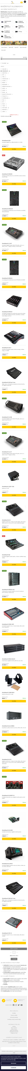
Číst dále (7, 17)
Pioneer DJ (5, 96)
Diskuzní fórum (14, 1029)
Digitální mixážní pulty (15, 972)
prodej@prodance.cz (21, 1000)
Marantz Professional (7, 94)
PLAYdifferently (6, 98)
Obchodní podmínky (14, 1017)
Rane (4, 100)
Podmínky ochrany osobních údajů (14, 1019)
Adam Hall (5, 69)
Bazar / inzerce (14, 1027)
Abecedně (3, 50)
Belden (4, 82)
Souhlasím (13, 1067)
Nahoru (14, 959)
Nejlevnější (11, 47)
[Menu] (25, 1)
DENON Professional (7, 86)
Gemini (4, 90)
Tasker (4, 105)
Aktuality (14, 1026)
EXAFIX (4, 88)
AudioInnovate (5, 78)
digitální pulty (24, 965)
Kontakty (14, 1013)
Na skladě (5, 63)
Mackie (4, 92)
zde (14, 1060)
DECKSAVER (5, 84)
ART (3, 75)
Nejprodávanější (23, 47)
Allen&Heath (6, 71)
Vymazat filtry (13, 115)
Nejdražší (16, 47)
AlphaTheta (5, 73)
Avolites (4, 80)
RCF (3, 102)
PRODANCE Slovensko (14, 1031)
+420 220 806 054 (9, 1000)
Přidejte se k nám (14, 1033)
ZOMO (4, 111)
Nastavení (13, 1063)
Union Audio (5, 107)
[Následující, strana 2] (14, 952)
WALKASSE (5, 109)
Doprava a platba (14, 1015)
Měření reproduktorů (14, 1030)
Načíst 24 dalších (14, 948)
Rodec (4, 104)
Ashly (4, 76)
